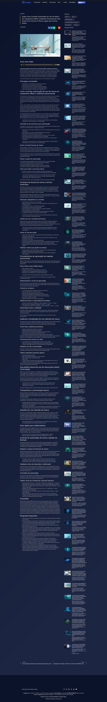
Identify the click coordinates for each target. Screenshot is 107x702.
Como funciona (37, 2)
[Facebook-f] (64, 689)
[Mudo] (55, 64)
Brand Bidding (72, 2)
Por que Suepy (52, 2)
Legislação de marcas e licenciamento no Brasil (44, 78)
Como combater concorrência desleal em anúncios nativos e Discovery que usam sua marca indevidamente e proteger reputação (78, 219)
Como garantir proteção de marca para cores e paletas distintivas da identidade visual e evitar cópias (79, 194)
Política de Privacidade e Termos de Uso (53, 698)
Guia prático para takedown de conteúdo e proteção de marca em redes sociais (40, 407)
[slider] (58, 65)
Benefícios (45, 2)
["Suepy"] (26, 2)
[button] (49, 28)
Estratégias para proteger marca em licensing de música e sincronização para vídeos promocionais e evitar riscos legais (79, 412)
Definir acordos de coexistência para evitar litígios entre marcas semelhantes (43, 513)
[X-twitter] (71, 689)
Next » (78, 653)
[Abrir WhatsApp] (104, 699)
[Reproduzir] (21, 64)
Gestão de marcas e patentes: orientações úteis (47, 387)
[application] (40, 65)
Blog (59, 2)
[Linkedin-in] (69, 689)
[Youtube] (76, 689)
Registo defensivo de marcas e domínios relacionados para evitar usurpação (39, 461)
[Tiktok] (73, 689)
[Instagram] (66, 689)
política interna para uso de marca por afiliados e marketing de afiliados (41, 76)
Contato (65, 2)
